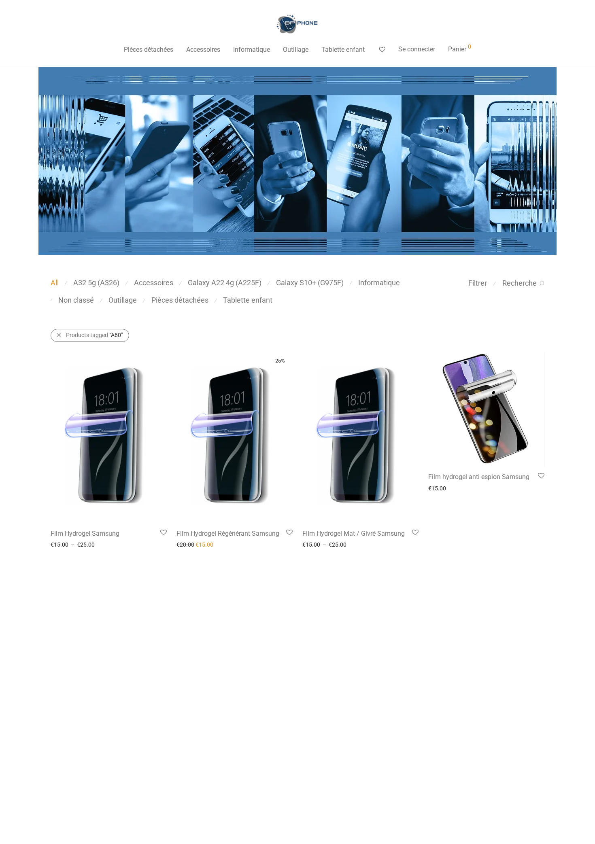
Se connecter (416, 49)
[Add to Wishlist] (163, 532)
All (55, 282)
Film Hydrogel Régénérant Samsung (227, 533)
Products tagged (94, 335)
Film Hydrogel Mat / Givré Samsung (353, 533)
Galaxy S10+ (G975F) (310, 282)
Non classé (76, 300)
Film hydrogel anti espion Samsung (478, 477)
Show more (61, 544)
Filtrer (477, 283)
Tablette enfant (343, 49)
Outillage (295, 49)
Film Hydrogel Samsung (85, 533)
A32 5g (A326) (96, 282)
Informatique (251, 49)
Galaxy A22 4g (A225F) (224, 282)
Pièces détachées (148, 49)
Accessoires (203, 49)
